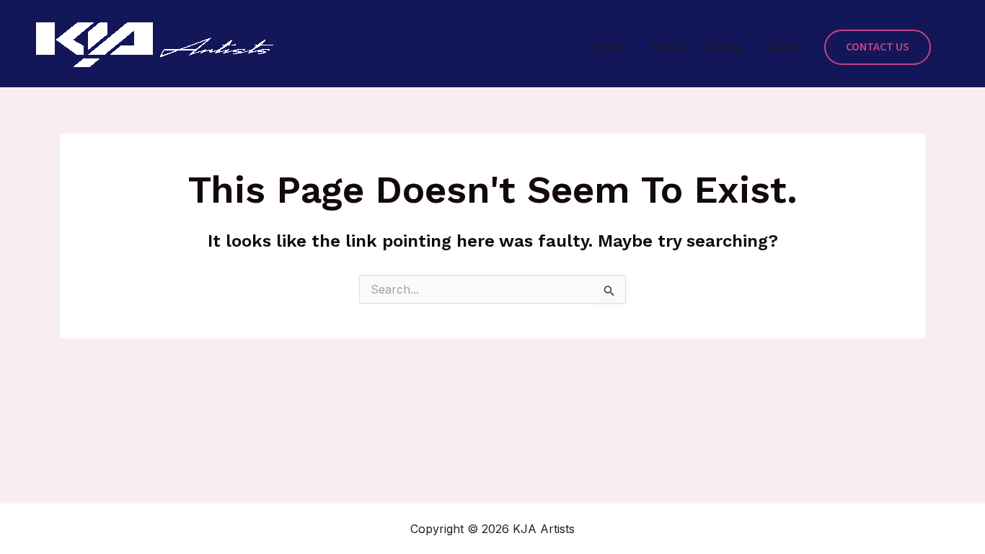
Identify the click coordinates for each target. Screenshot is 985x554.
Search (784, 47)
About (724, 47)
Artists (667, 47)
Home (610, 47)
